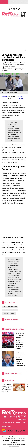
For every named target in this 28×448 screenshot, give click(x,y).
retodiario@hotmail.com (18, 444)
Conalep (5, 313)
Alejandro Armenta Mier (10, 306)
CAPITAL (13, 50)
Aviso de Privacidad (8, 422)
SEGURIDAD (21, 50)
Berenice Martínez (20, 97)
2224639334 (14, 442)
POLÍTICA (4, 96)
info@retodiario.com (14, 446)
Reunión (13, 313)
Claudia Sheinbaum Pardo (10, 310)
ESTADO (7, 50)
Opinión (18, 422)
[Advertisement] (14, 34)
